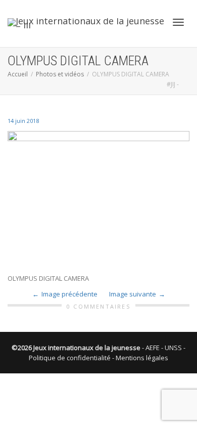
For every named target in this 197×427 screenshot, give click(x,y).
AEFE (152, 347)
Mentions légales (142, 357)
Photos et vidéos (60, 74)
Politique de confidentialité (70, 357)
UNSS (173, 347)
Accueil (18, 74)
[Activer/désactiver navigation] (178, 22)
